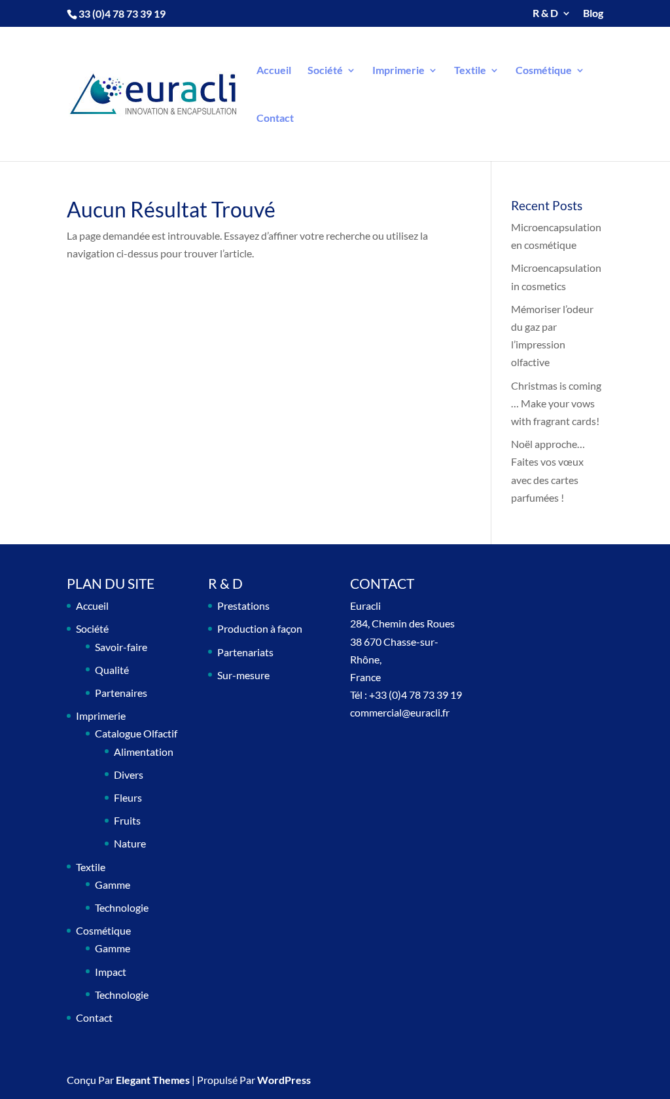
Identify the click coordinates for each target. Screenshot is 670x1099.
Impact (110, 971)
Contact (275, 118)
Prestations (243, 605)
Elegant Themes (153, 1079)
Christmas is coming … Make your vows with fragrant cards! (556, 403)
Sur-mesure (243, 675)
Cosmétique (544, 70)
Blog (593, 13)
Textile (470, 70)
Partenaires (121, 692)
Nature (130, 843)
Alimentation (143, 751)
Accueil (273, 70)
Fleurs (128, 797)
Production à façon (259, 628)
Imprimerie (398, 70)
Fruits (127, 820)
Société (325, 70)
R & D (545, 13)
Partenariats (245, 652)
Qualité (112, 669)
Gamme (112, 884)
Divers (128, 774)
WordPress (284, 1079)
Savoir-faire (121, 647)
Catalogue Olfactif (136, 733)
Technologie (122, 907)
